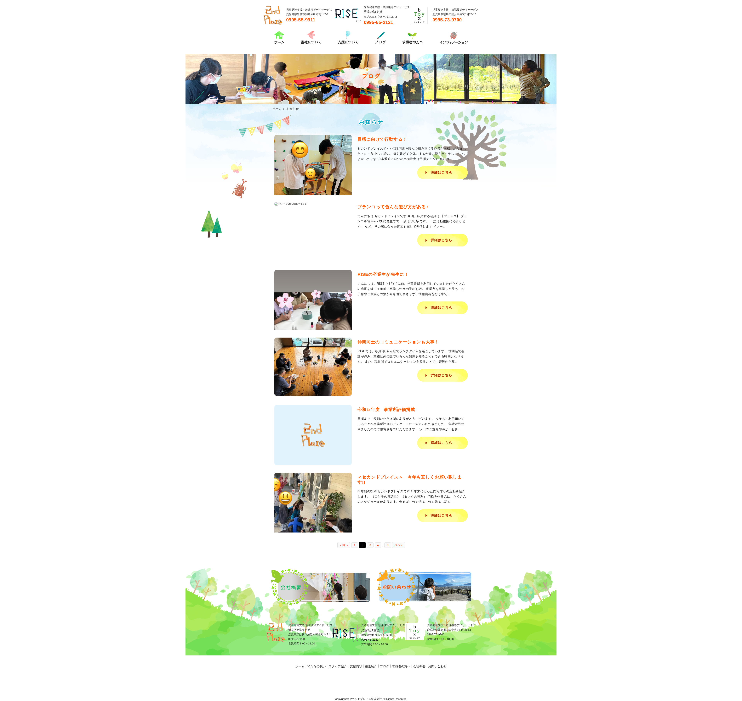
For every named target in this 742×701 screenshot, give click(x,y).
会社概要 (419, 666)
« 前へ (344, 544)
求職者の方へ (401, 666)
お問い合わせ (437, 666)
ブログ (384, 666)
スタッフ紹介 (337, 666)
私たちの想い (316, 666)
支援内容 (356, 666)
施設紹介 (371, 666)
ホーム (277, 108)
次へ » (398, 544)
